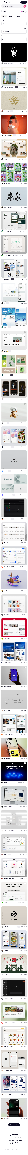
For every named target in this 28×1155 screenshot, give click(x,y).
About (16, 1140)
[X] (10, 1143)
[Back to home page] (7, 2)
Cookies (22, 1150)
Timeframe (4, 35)
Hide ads (19, 159)
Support (21, 1140)
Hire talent (14, 1137)
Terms (13, 1150)
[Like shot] (21, 63)
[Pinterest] (17, 1143)
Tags (2, 20)
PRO (11, 63)
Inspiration (20, 1137)
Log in (23, 2)
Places (14, 1152)
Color (2, 28)
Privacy (18, 1150)
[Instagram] (15, 1143)
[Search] (24, 6)
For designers (8, 1137)
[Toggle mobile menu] (2, 2)
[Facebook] (12, 1143)
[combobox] (9, 6)
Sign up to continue (14, 1124)
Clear (25, 28)
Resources (19, 1152)
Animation (11, 16)
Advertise (24, 159)
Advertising (8, 1140)
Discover (4, 16)
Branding (19, 16)
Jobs (7, 1152)
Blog (13, 1140)
